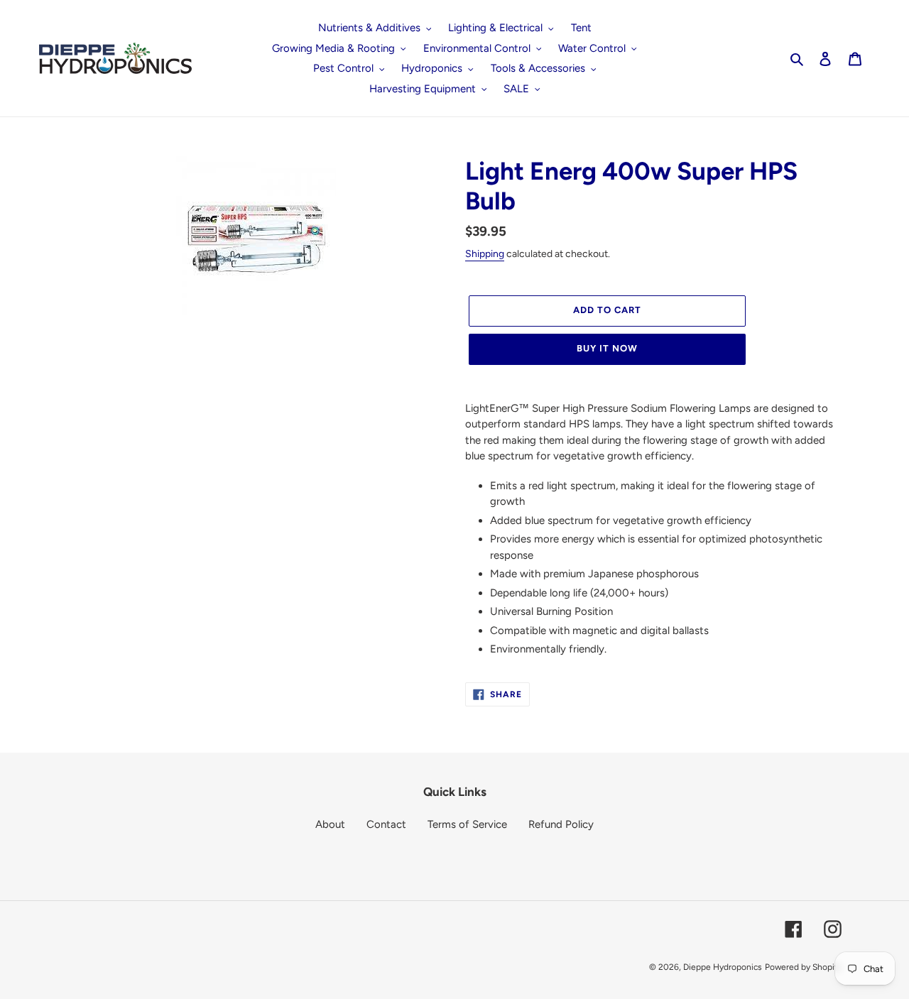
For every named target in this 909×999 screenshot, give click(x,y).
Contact (386, 824)
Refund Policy (561, 824)
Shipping (484, 254)
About (330, 824)
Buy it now (607, 348)
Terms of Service (467, 824)
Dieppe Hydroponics (722, 967)
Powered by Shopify (803, 967)
